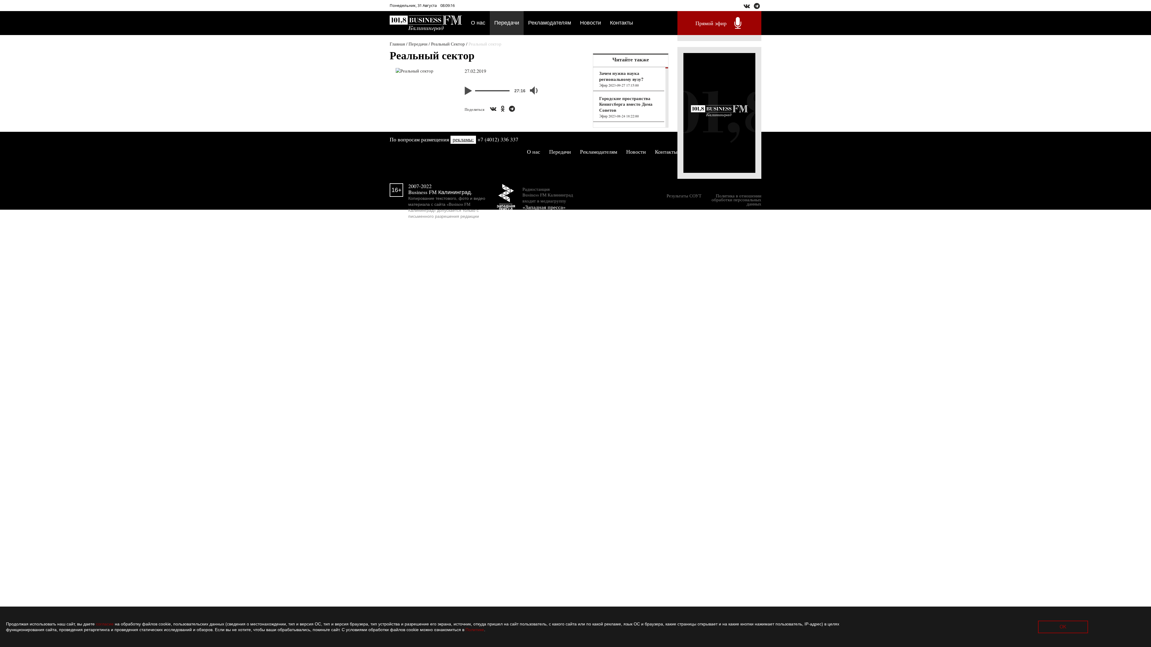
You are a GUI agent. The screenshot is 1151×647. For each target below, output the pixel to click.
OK (1063, 626)
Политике (474, 629)
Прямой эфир (711, 23)
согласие (105, 624)
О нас (478, 22)
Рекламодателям (549, 22)
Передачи (506, 22)
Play (469, 90)
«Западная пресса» (544, 207)
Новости (590, 22)
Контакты (621, 22)
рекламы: (463, 139)
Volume (531, 90)
